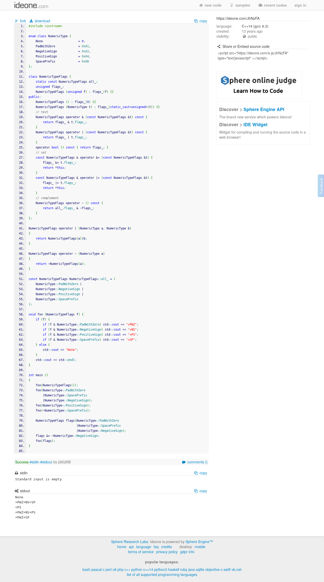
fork (23, 20)
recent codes (275, 5)
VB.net (236, 569)
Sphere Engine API (264, 109)
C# (114, 569)
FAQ (156, 546)
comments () (197, 461)
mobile (200, 546)
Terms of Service (141, 551)
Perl (109, 569)
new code (212, 5)
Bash (86, 569)
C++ (127, 569)
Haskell (173, 569)
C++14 (148, 569)
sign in (300, 5)
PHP (120, 569)
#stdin (34, 461)
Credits (166, 546)
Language (143, 546)
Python (136, 569)
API (131, 546)
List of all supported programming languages (162, 574)
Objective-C (213, 569)
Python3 (160, 569)
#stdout (46, 461)
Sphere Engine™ (199, 541)
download (42, 20)
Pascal (96, 569)
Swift (227, 569)
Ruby (183, 569)
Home (121, 546)
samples (242, 5)
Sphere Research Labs (129, 541)
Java (191, 569)
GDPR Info (187, 551)
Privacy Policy (167, 551)
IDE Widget (256, 124)
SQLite (200, 569)
